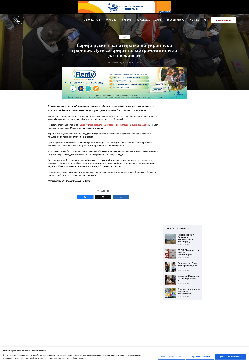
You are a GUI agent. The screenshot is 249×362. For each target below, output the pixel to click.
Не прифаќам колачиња (200, 357)
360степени (112, 62)
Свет (124, 37)
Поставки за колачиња (171, 357)
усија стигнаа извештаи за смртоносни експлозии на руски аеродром (114, 125)
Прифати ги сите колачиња (230, 357)
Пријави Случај (223, 20)
